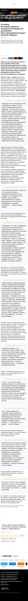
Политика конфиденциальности (9, 576)
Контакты (3, 574)
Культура (23, 560)
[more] (25, 143)
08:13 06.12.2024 (5, 37)
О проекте (3, 572)
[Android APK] (5, 588)
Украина (13, 541)
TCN (5, 55)
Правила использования (12, 572)
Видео (11, 560)
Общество (16, 560)
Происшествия (4, 560)
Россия (22, 535)
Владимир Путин (12, 538)
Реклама (8, 574)
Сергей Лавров (4, 538)
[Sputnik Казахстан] (4, 10)
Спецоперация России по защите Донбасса (10, 535)
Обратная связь (5, 584)
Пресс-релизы (14, 574)
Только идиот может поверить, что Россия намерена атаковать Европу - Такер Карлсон (14, 527)
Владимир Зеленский (5, 541)
